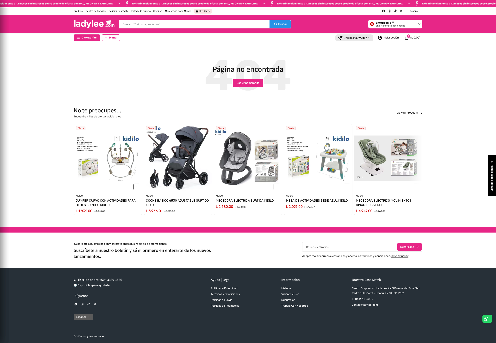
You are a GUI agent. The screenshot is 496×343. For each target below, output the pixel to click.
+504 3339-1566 (110, 279)
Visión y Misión (290, 294)
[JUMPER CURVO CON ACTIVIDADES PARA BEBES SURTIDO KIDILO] (108, 158)
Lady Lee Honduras (93, 336)
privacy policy (399, 256)
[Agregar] (136, 186)
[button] (412, 37)
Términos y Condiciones (225, 294)
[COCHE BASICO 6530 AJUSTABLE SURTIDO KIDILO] (178, 158)
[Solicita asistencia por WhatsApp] (487, 319)
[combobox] (205, 24)
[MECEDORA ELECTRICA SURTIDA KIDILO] (248, 158)
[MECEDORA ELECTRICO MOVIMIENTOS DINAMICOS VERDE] (388, 158)
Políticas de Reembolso (225, 305)
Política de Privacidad (224, 288)
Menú (113, 37)
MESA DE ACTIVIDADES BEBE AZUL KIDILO (317, 200)
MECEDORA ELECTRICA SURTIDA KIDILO (245, 200)
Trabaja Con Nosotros (294, 305)
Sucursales (288, 300)
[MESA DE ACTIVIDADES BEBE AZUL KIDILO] (318, 158)
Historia (286, 288)
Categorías (89, 37)
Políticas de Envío (221, 300)
